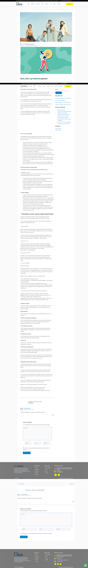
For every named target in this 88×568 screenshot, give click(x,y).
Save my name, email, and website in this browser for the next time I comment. (36, 533)
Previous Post (21, 483)
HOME (31, 86)
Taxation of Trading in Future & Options (62, 104)
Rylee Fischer (60, 115)
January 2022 (58, 130)
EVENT (56, 86)
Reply (53, 415)
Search (56, 89)
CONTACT (48, 86)
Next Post (72, 483)
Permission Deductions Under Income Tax (63, 98)
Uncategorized (28, 45)
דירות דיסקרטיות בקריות (62, 122)
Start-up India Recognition (60, 100)
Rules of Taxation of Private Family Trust (63, 102)
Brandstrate (21, 478)
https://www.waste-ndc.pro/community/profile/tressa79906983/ (64, 111)
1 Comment (22, 45)
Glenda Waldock (61, 119)
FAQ (52, 86)
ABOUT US (35, 86)
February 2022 (58, 128)
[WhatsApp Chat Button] (85, 565)
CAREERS (60, 86)
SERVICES (39, 86)
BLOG (44, 86)
